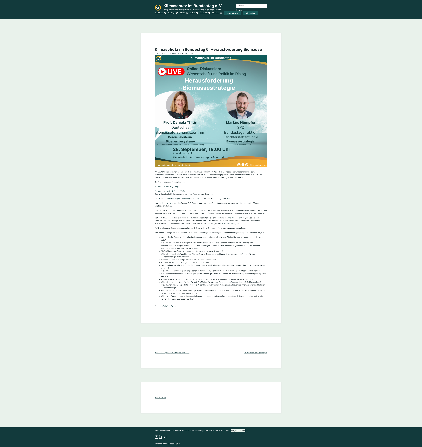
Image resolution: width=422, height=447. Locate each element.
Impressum (159, 430)
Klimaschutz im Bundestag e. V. (193, 5)
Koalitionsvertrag (166, 203)
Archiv (184, 430)
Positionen (159, 12)
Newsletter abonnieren (220, 430)
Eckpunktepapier (234, 218)
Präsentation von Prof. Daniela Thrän (170, 191)
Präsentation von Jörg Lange (167, 186)
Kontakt (178, 430)
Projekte (215, 12)
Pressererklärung (229, 223)
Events (182, 12)
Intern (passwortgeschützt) (199, 430)
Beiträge (171, 12)
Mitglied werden (238, 430)
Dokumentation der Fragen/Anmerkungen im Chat (178, 198)
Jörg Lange (189, 53)
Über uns (204, 12)
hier (182, 182)
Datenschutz (169, 430)
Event (173, 306)
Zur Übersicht (160, 398)
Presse (192, 12)
